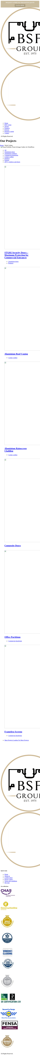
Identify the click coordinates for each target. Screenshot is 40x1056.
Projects (6, 160)
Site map (7, 883)
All (5, 150)
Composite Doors (12, 545)
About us (7, 876)
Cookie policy (8, 878)
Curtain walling (9, 157)
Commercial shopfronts (11, 155)
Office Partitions (12, 637)
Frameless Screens (13, 731)
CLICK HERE (20, 5)
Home (6, 874)
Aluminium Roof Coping (16, 354)
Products (7, 158)
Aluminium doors (9, 152)
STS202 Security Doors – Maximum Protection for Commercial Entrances (16, 255)
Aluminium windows (10, 153)
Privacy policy (8, 879)
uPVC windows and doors (12, 162)
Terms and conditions (10, 881)
